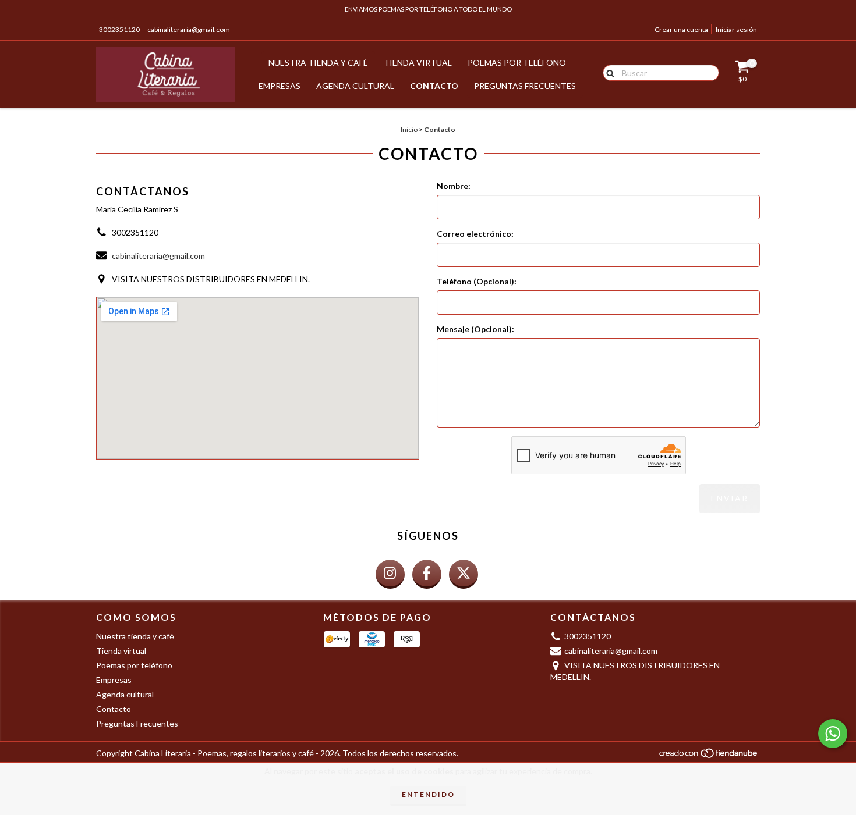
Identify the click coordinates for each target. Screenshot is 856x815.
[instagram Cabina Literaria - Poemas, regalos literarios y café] (390, 574)
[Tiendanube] (709, 756)
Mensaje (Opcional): (475, 329)
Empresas (279, 86)
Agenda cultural (355, 86)
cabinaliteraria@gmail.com (188, 29)
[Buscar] (608, 72)
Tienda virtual (418, 62)
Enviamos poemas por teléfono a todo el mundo (428, 9)
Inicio (409, 129)
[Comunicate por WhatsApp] (832, 733)
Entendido (428, 794)
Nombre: (454, 186)
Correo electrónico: (475, 234)
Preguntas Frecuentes (525, 86)
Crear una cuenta (681, 29)
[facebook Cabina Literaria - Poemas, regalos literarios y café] (426, 574)
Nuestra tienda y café (318, 62)
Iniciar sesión (736, 29)
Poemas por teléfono (517, 62)
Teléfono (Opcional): (477, 281)
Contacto (434, 86)
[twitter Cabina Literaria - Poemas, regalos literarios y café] (463, 574)
